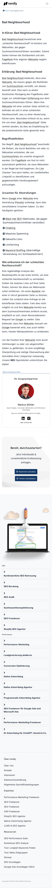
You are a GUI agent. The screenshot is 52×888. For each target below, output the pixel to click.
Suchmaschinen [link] (15, 86)
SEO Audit (9, 597)
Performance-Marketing (16, 644)
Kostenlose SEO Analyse (16, 843)
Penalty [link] (19, 202)
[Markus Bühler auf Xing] (28, 418)
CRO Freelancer (12, 811)
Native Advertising (13, 676)
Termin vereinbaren (27, 478)
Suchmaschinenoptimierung (18, 607)
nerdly (16, 881)
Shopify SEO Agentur (15, 629)
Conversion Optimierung (17, 665)
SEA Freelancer (11, 806)
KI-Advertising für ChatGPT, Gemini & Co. (25, 733)
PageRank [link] (7, 59)
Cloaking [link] (10, 228)
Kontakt (8, 770)
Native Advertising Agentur (18, 687)
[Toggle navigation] (46, 4)
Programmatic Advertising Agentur (22, 698)
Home (7, 10)
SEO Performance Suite (16, 838)
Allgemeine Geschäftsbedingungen (21, 784)
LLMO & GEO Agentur (15, 825)
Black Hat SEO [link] (13, 218)
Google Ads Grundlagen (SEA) (19, 866)
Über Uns (8, 765)
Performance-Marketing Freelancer (22, 722)
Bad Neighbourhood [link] (13, 39)
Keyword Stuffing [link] (15, 250)
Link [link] (41, 168)
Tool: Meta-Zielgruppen (16, 852)
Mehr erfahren (25, 422)
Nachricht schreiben (27, 472)
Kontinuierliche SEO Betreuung (20, 575)
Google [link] (12, 198)
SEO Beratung (11, 586)
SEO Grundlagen (12, 862)
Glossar (8, 857)
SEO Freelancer (12, 618)
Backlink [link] (36, 291)
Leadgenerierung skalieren (18, 655)
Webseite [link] (33, 59)
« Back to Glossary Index (11, 372)
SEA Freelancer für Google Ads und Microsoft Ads (22, 710)
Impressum (9, 775)
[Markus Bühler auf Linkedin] (23, 418)
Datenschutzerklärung (15, 779)
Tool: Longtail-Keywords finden (19, 847)
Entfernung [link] (33, 98)
